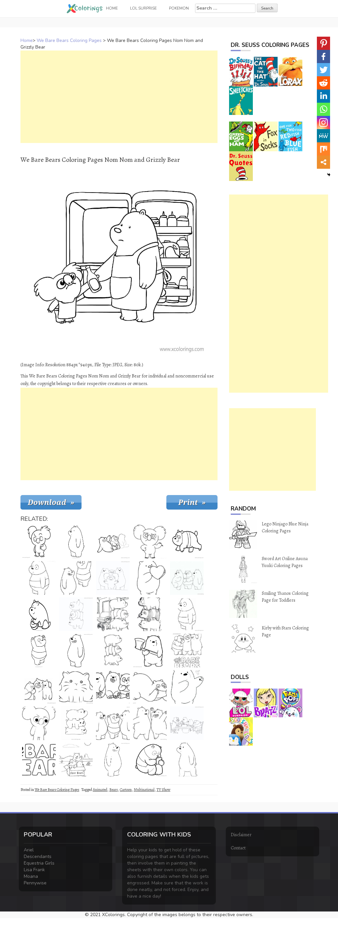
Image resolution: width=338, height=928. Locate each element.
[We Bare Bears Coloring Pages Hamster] (76, 687)
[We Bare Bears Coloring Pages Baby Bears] (113, 687)
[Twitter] (323, 69)
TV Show (163, 789)
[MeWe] (323, 135)
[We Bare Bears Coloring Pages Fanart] (187, 687)
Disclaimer (241, 835)
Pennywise (35, 883)
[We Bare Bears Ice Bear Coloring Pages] (187, 759)
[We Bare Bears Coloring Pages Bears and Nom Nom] (113, 578)
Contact (238, 848)
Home (26, 40)
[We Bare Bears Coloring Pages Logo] (39, 759)
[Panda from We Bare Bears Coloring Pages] (39, 650)
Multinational (144, 789)
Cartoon (126, 789)
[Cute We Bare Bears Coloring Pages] (39, 687)
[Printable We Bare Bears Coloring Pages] (76, 723)
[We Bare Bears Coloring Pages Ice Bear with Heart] (150, 578)
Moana (31, 876)
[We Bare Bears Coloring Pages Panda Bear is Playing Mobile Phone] (150, 759)
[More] (323, 162)
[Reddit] (323, 82)
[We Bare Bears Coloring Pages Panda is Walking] (187, 541)
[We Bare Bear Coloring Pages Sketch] (150, 614)
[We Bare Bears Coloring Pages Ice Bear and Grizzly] (150, 723)
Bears (113, 789)
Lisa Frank (34, 870)
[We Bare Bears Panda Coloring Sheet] (187, 614)
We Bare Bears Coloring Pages (69, 40)
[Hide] (328, 174)
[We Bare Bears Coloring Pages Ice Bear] (76, 541)
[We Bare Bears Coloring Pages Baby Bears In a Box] (76, 759)
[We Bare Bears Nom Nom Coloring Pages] (150, 541)
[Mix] (323, 149)
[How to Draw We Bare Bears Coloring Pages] (113, 541)
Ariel (29, 850)
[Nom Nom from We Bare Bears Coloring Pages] (39, 541)
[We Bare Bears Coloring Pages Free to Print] (113, 723)
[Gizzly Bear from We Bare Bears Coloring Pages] (113, 759)
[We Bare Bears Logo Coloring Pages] (187, 650)
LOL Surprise (143, 8)
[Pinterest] (323, 43)
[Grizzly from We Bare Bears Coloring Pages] (150, 687)
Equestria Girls (39, 863)
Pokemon (179, 8)
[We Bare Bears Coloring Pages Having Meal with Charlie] (187, 723)
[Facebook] (323, 56)
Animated (100, 789)
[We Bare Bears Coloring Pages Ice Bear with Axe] (150, 650)
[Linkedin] (323, 96)
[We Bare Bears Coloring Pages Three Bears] (113, 650)
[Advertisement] (119, 97)
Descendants (37, 856)
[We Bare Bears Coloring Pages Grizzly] (76, 650)
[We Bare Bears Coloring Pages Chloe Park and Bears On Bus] (113, 614)
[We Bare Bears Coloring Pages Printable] (76, 614)
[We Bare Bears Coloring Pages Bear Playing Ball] (39, 614)
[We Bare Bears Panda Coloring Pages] (39, 578)
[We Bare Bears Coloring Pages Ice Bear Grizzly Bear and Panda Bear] (187, 578)
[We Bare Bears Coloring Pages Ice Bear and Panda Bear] (76, 578)
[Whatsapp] (323, 109)
